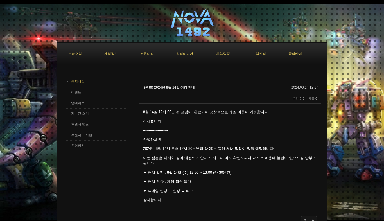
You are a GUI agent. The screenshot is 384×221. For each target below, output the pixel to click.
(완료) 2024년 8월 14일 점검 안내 (169, 87)
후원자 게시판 (81, 135)
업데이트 (78, 103)
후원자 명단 (80, 124)
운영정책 (78, 146)
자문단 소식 (80, 114)
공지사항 (78, 82)
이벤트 (76, 92)
